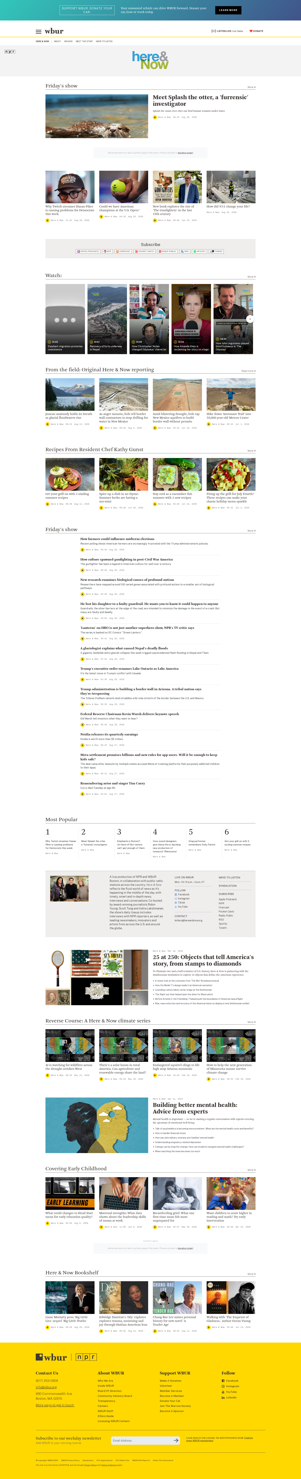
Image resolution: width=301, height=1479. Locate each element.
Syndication (88, 1460)
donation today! (185, 153)
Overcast (124, 251)
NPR (109, 251)
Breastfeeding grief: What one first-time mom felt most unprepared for (173, 1217)
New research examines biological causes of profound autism (127, 580)
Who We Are (105, 1380)
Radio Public (169, 251)
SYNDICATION (228, 885)
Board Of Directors (110, 1390)
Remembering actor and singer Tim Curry (112, 783)
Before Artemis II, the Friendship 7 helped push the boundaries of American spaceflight (199, 999)
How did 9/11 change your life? (228, 206)
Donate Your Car (170, 1400)
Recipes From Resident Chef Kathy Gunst (94, 449)
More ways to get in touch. (55, 1405)
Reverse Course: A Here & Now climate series (97, 1021)
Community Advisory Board (115, 1395)
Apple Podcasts (90, 251)
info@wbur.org (46, 1387)
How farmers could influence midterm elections (117, 539)
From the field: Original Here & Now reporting (99, 370)
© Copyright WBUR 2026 (47, 1460)
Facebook (183, 894)
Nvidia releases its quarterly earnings (109, 734)
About (57, 41)
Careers (103, 1405)
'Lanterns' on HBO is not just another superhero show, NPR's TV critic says (137, 628)
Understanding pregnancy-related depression (178, 1142)
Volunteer (166, 1385)
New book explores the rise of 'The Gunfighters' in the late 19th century (173, 210)
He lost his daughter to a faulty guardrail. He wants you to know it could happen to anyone (149, 604)
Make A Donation (170, 1380)
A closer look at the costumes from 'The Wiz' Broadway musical (187, 981)
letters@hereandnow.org (188, 920)
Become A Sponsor (172, 1411)
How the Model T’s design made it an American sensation (183, 985)
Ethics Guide (106, 1416)
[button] (65, 319)
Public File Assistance (163, 1460)
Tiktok (181, 902)
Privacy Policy (90, 1465)
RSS (187, 251)
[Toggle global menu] (38, 32)
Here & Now (164, 117)
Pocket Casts (146, 251)
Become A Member (172, 1395)
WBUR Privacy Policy (70, 1460)
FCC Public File (122, 1460)
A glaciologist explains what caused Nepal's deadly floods (124, 648)
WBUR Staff (105, 1411)
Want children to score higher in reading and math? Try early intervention (229, 1217)
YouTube (183, 907)
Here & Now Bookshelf (71, 1273)
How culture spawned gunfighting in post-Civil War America (126, 559)
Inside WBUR (106, 1385)
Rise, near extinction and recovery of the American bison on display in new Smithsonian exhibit (202, 1003)
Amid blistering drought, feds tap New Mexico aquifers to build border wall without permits (176, 418)
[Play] (155, 117)
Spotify (201, 251)
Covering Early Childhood (76, 1169)
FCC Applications (105, 1460)
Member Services (171, 1390)
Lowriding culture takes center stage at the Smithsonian (183, 990)
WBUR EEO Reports (141, 1460)
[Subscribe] (176, 1440)
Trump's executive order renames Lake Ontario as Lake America (129, 668)
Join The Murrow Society (175, 1405)
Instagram (184, 898)
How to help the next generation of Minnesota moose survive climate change (229, 1069)
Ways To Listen (104, 41)
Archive (68, 41)
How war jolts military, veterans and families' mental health (184, 1137)
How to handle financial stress (170, 1133)
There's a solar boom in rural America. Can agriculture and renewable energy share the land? (122, 1069)
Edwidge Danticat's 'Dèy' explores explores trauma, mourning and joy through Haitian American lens (123, 1321)
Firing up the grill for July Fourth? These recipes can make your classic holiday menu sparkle (230, 498)
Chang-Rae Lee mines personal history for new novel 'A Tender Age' (174, 1321)
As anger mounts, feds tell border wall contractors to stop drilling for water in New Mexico (123, 418)
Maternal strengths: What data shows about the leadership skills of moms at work (122, 1217)
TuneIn (218, 251)
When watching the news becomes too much (177, 1151)
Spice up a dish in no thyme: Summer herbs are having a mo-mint (119, 498)
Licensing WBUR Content (114, 1421)
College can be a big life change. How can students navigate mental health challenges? (199, 1147)
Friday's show (61, 86)
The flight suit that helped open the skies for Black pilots (184, 994)
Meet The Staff (84, 41)
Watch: (53, 275)
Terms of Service (109, 1465)
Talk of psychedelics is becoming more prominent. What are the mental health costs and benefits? (204, 1128)
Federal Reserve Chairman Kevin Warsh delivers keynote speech (129, 714)
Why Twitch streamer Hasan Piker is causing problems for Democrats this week (69, 210)
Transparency (106, 1400)
